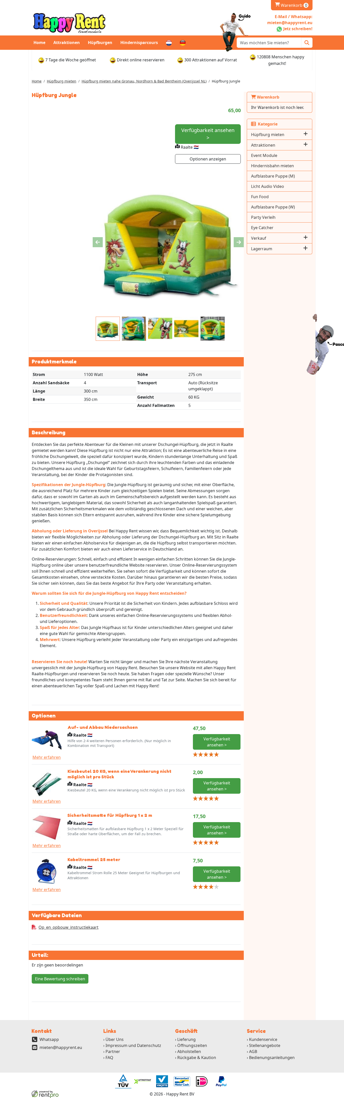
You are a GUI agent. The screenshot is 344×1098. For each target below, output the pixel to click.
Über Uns (115, 1039)
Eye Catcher (262, 227)
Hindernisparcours (139, 42)
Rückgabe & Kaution (196, 1057)
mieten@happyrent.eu (61, 1047)
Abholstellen (189, 1051)
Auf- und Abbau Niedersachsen (102, 727)
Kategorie (267, 124)
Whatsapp (49, 1039)
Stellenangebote (264, 1045)
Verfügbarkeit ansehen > (207, 134)
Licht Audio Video (267, 186)
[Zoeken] (307, 42)
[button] (305, 134)
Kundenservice (263, 1039)
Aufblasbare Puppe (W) (273, 207)
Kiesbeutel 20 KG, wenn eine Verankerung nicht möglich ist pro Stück (119, 773)
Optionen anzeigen (208, 159)
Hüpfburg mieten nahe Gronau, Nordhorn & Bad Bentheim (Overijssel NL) (144, 81)
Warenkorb (291, 5)
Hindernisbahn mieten (272, 165)
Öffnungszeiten (192, 1045)
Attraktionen (66, 42)
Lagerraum (261, 248)
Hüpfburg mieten (61, 81)
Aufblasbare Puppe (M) (273, 176)
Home (39, 42)
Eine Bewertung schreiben (60, 979)
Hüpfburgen (100, 42)
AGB (253, 1051)
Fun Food (260, 196)
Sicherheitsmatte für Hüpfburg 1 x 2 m (109, 815)
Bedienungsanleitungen (272, 1057)
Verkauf (258, 238)
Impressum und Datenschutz (133, 1045)
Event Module (264, 155)
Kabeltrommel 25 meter (93, 859)
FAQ (109, 1057)
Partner (113, 1051)
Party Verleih (263, 217)
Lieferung (186, 1039)
